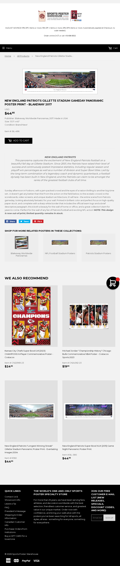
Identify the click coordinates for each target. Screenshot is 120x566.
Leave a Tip (10, 503)
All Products (23, 56)
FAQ (7, 507)
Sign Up (109, 518)
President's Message (15, 511)
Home (8, 56)
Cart (115, 48)
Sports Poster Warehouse (25, 554)
